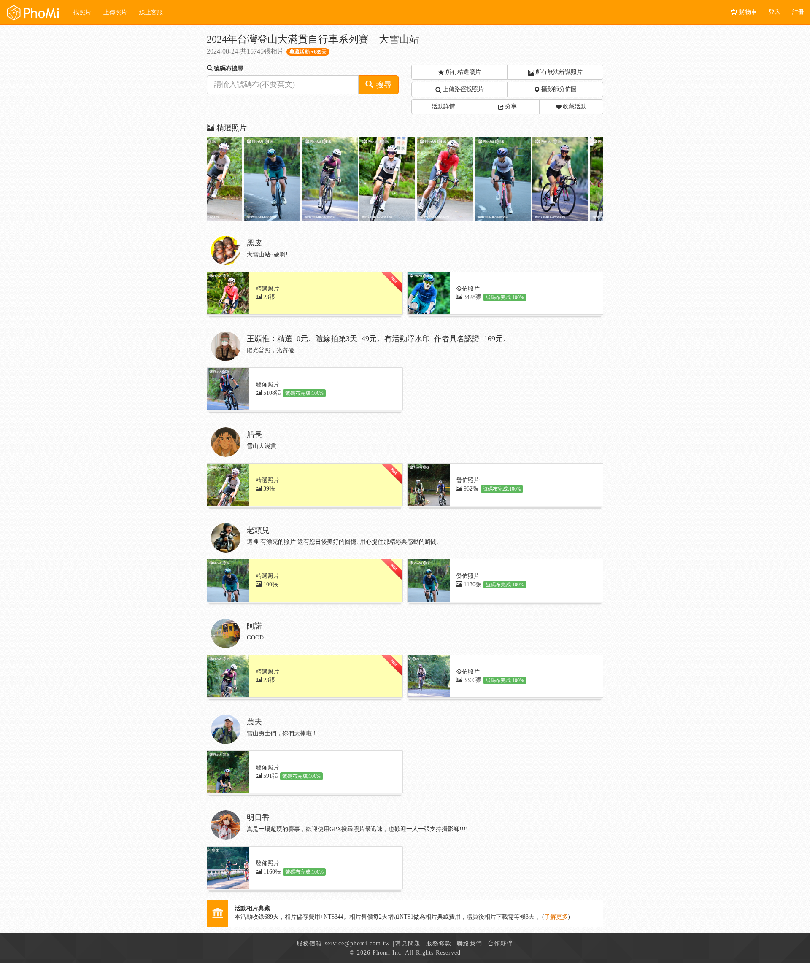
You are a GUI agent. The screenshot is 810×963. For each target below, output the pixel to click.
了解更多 (556, 917)
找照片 (82, 12)
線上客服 (151, 12)
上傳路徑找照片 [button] (463, 89)
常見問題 (408, 943)
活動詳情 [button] (443, 106)
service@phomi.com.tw (357, 943)
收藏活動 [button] (574, 106)
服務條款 (438, 943)
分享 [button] (511, 106)
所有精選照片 (463, 72)
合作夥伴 (500, 943)
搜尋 (383, 85)
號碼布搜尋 (228, 68)
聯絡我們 (469, 943)
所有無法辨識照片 (559, 72)
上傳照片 (115, 12)
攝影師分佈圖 (559, 89)
